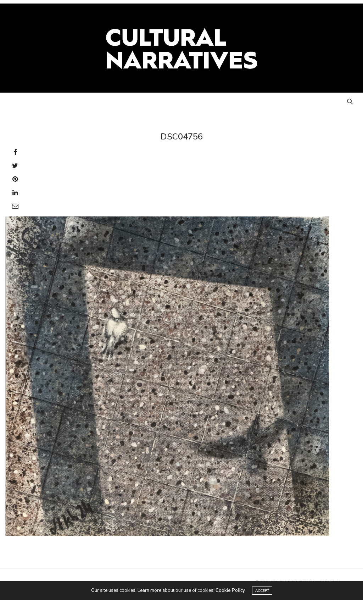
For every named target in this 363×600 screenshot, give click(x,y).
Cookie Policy (230, 590)
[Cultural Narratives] (182, 48)
